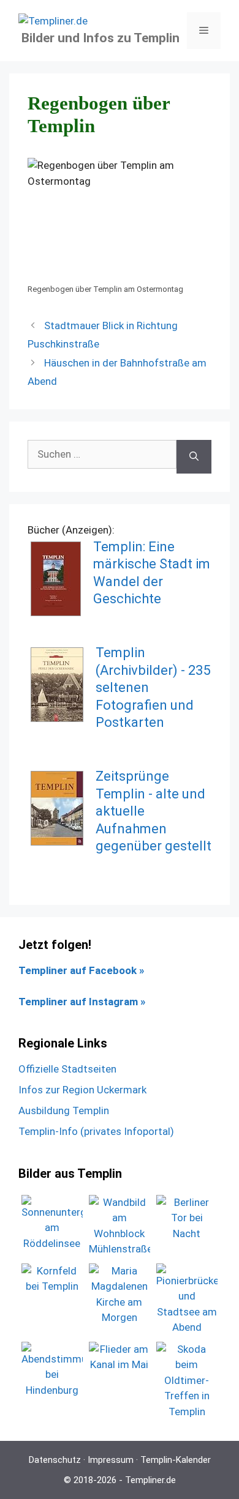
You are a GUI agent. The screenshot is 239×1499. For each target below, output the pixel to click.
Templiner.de (150, 1480)
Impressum (111, 1459)
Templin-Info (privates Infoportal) (96, 1131)
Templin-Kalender (175, 1459)
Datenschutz (55, 1459)
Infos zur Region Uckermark (82, 1090)
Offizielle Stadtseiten (67, 1069)
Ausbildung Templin (63, 1110)
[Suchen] (193, 457)
